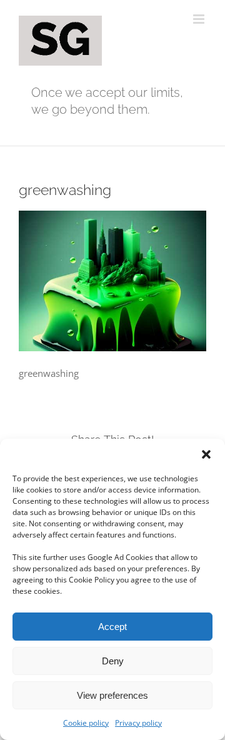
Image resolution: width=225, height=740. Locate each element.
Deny (113, 661)
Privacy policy (138, 723)
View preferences (112, 695)
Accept (112, 626)
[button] (206, 454)
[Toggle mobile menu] (199, 19)
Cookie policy (86, 723)
